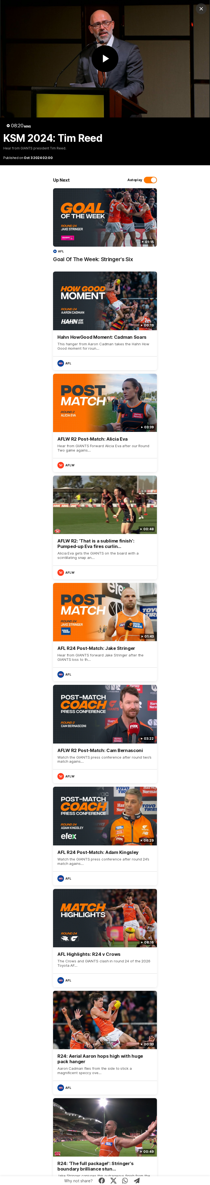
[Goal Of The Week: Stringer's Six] (105, 228)
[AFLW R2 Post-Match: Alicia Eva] (105, 423)
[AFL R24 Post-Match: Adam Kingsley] (105, 836)
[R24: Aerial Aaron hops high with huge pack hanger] (105, 1043)
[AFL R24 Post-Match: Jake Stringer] (105, 632)
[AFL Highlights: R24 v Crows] (105, 938)
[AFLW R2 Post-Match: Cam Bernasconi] (105, 734)
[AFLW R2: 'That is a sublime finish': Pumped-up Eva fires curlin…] (105, 527)
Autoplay (134, 180)
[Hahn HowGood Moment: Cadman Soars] (105, 321)
